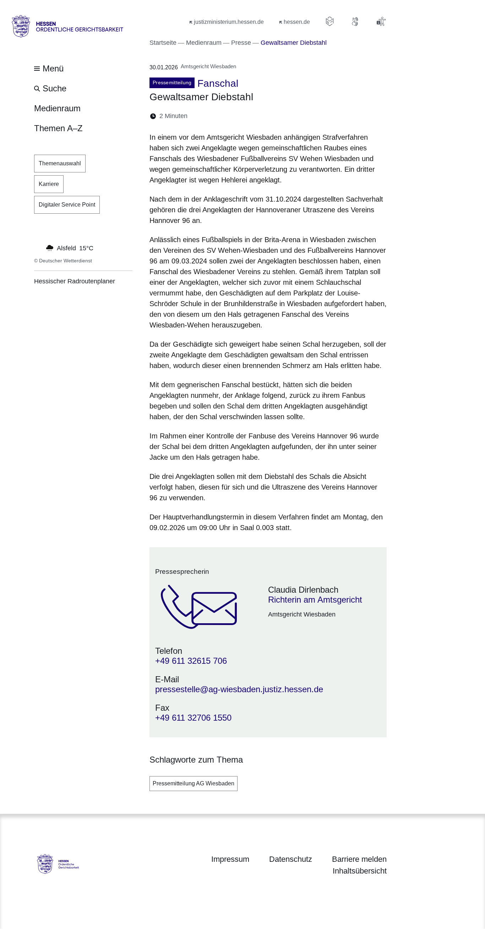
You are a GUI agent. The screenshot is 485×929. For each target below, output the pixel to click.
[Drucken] (254, 116)
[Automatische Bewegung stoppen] (38, 247)
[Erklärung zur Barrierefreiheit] (381, 21)
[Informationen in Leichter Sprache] (330, 21)
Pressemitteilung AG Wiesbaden (193, 783)
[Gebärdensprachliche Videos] (355, 21)
